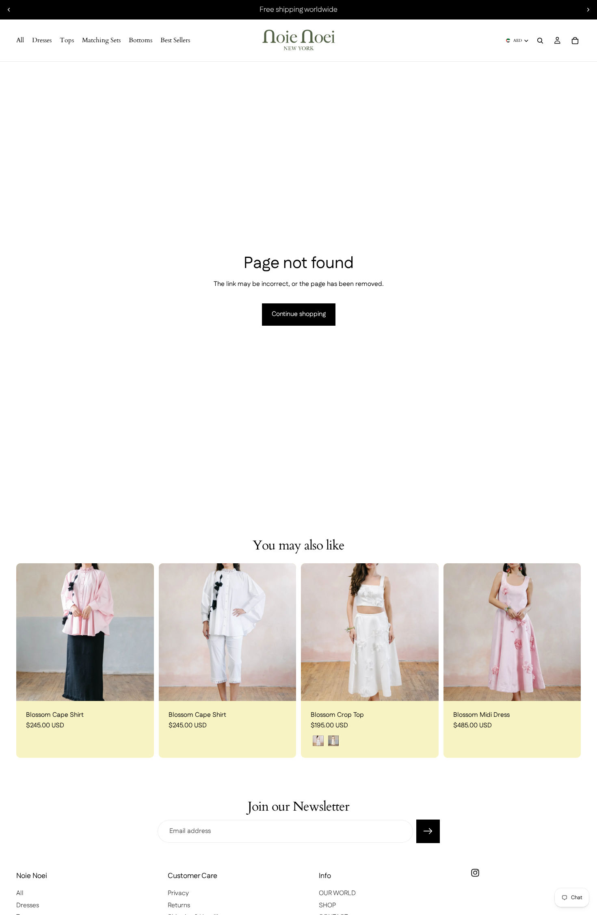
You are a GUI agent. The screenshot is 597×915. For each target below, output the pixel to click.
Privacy (178, 893)
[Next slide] (588, 10)
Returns (179, 905)
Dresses (27, 905)
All (20, 893)
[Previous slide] (9, 10)
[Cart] (575, 41)
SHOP (327, 905)
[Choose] (141, 688)
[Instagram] (475, 873)
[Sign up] (428, 831)
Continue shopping (299, 314)
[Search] (540, 41)
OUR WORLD (337, 893)
